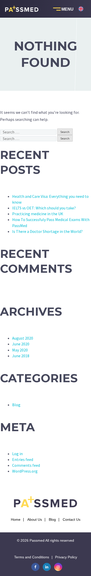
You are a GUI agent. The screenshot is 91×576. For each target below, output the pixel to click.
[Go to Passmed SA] (80, 25)
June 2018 (20, 355)
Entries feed (22, 459)
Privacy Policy (66, 557)
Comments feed (26, 465)
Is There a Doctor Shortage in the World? (47, 231)
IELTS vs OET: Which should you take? (44, 207)
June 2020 (20, 343)
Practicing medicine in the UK (37, 213)
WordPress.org (25, 471)
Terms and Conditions (31, 557)
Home (15, 519)
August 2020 (22, 338)
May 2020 (20, 349)
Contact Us (71, 519)
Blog (16, 404)
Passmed (37, 540)
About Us (34, 519)
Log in (17, 453)
